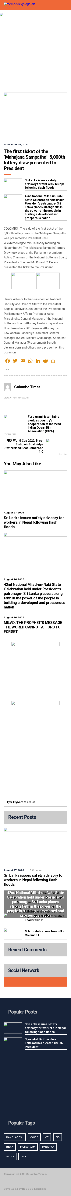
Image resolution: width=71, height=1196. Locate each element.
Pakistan (48, 1146)
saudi (10, 1156)
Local (6, 369)
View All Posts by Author (16, 397)
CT (47, 1137)
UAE (23, 1156)
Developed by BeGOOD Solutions (25, 1189)
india (9, 1146)
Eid (57, 1137)
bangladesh (14, 1137)
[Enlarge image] (55, 647)
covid (34, 1137)
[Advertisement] (35, 53)
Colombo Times (27, 387)
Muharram (27, 1146)
